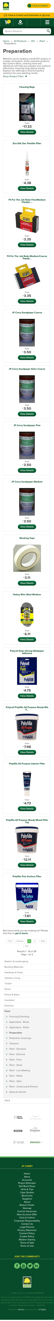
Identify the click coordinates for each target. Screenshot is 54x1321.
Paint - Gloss (15, 1065)
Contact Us (27, 1223)
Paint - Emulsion (17, 1049)
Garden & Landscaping (16, 961)
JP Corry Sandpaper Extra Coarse (27, 368)
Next (43, 941)
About (27, 1201)
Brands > (36, 1142)
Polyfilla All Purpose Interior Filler (27, 763)
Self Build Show (27, 1186)
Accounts (27, 1179)
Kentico (21, 1309)
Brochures (27, 1195)
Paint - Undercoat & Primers (23, 1086)
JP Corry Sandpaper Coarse (27, 312)
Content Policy (27, 1233)
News (27, 1176)
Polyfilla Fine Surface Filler (27, 876)
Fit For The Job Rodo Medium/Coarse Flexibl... (27, 257)
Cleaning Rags (27, 87)
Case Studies (27, 1192)
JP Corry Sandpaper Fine (27, 425)
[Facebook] (17, 1266)
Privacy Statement (27, 1230)
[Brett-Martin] (18, 1117)
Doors (7, 989)
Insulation (9, 1000)
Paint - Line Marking (19, 1070)
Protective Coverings (20, 1038)
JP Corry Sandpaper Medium (27, 481)
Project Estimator (27, 1183)
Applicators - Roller (19, 1027)
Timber (8, 983)
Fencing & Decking (19, 1016)
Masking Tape (27, 538)
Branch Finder (27, 1205)
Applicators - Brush (19, 1022)
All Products (20, 41)
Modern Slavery (27, 1239)
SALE (7, 1100)
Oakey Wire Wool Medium (27, 594)
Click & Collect (27, 1217)
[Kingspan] (35, 1130)
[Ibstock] (18, 1130)
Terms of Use (27, 1245)
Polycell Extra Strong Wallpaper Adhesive (27, 652)
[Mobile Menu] (47, 22)
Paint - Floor (15, 1060)
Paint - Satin (15, 1081)
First (10, 941)
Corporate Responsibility (27, 1220)
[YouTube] (23, 1266)
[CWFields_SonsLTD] (35, 1117)
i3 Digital (42, 1309)
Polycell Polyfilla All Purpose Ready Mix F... (27, 708)
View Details (27, 132)
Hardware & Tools (13, 972)
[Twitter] (30, 1266)
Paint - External (17, 1054)
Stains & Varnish (17, 1092)
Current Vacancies (27, 1211)
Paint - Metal (15, 1076)
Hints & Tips (27, 1189)
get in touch (21, 933)
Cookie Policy (27, 1236)
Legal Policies (27, 1227)
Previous (20, 941)
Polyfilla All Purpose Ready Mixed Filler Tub (27, 821)
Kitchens (9, 1005)
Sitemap (27, 1208)
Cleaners (14, 1043)
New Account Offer (27, 1214)
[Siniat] (18, 1142)
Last (26, 946)
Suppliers (27, 1198)
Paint (42, 41)
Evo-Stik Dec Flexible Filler (27, 143)
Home (6, 41)
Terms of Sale (27, 1242)
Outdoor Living (12, 978)
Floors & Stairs (11, 994)
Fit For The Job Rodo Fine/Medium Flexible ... (27, 201)
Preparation (15, 1033)
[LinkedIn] (36, 1266)
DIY (33, 41)
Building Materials (13, 966)
